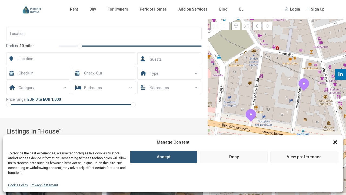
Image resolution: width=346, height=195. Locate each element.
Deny (234, 156)
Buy (92, 9)
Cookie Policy (18, 185)
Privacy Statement (44, 185)
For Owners (118, 9)
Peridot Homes (153, 9)
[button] (335, 142)
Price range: (16, 99)
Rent (74, 9)
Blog (223, 9)
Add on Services (193, 9)
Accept (164, 156)
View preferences (304, 156)
